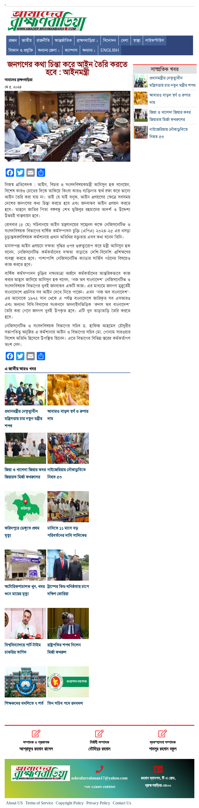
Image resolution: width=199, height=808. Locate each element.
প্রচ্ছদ (13, 40)
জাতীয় (27, 40)
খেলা (124, 40)
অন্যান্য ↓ (89, 50)
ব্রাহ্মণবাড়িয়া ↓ (87, 40)
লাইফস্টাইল (154, 40)
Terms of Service (39, 803)
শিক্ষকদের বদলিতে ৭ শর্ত (24, 703)
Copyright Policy (70, 803)
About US (14, 803)
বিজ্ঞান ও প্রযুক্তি (21, 50)
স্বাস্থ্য (136, 40)
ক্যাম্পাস (71, 50)
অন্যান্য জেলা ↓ (49, 50)
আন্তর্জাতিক (63, 40)
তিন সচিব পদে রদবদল (65, 703)
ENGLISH (110, 50)
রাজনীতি (43, 40)
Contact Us (122, 803)
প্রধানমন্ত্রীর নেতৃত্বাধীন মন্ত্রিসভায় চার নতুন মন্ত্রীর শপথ (23, 419)
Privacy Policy (98, 803)
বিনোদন (109, 40)
